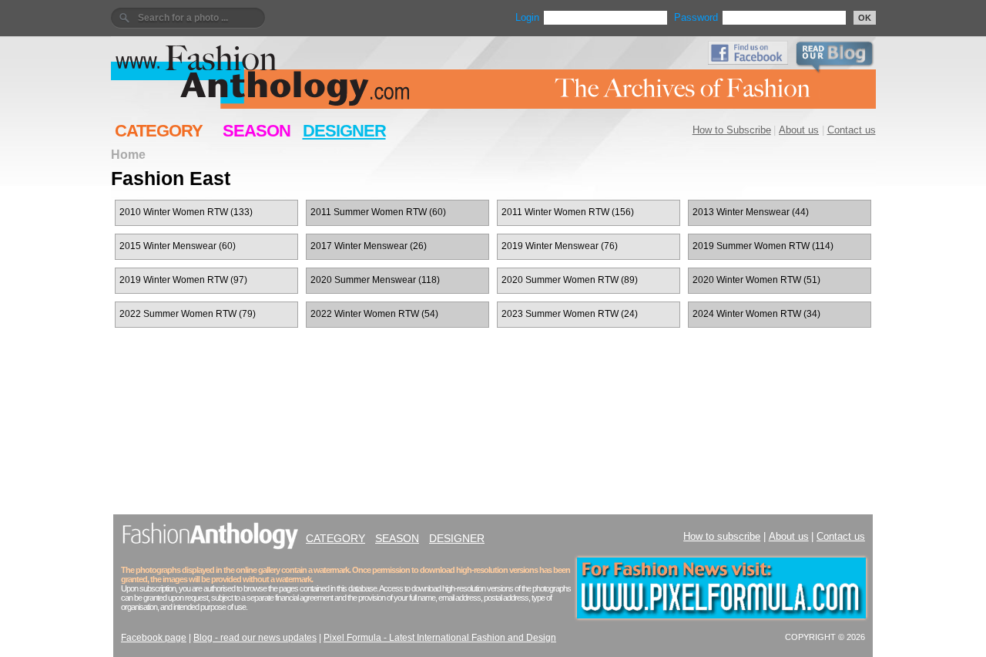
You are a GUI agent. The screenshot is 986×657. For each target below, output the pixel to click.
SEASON (256, 130)
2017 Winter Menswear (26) (368, 246)
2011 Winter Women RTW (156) (567, 212)
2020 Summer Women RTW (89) (569, 280)
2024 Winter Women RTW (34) (756, 313)
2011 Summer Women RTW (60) (378, 212)
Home (128, 154)
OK (864, 17)
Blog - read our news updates (255, 637)
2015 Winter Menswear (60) (177, 246)
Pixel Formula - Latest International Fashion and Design (440, 637)
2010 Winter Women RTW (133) (186, 212)
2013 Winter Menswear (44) (751, 212)
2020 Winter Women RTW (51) (756, 280)
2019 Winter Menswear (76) (559, 246)
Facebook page (153, 637)
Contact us (851, 130)
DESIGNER (344, 130)
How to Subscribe (732, 130)
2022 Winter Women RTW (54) (374, 313)
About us (799, 130)
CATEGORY (159, 130)
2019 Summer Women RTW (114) (763, 246)
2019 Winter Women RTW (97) (183, 280)
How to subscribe (721, 536)
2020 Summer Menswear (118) (375, 280)
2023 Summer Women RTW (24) (569, 313)
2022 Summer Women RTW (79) (187, 313)
